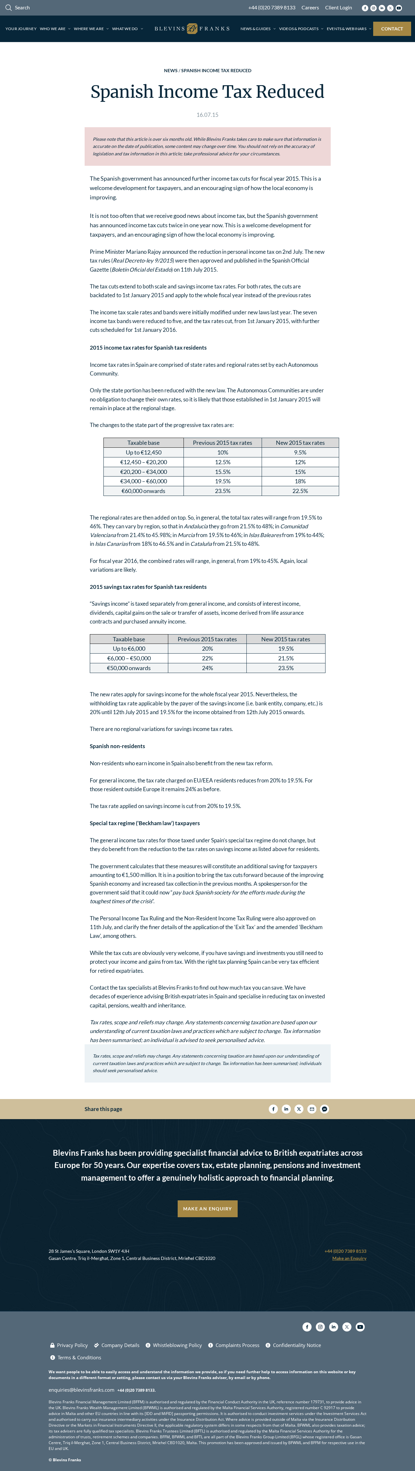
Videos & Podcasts (298, 28)
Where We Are (89, 28)
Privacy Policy (72, 1345)
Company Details (120, 1345)
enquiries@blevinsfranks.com (81, 1390)
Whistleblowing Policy (177, 1345)
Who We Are (52, 28)
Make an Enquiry (207, 1208)
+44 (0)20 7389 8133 (271, 7)
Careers (310, 7)
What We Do (125, 28)
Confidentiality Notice (297, 1345)
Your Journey (21, 28)
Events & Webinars (346, 28)
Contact (392, 28)
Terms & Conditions (79, 1357)
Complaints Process (237, 1345)
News (171, 70)
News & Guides (256, 28)
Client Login (338, 7)
